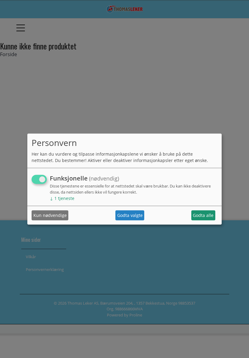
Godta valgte (130, 215)
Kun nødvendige (50, 215)
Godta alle (203, 215)
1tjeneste (62, 198)
